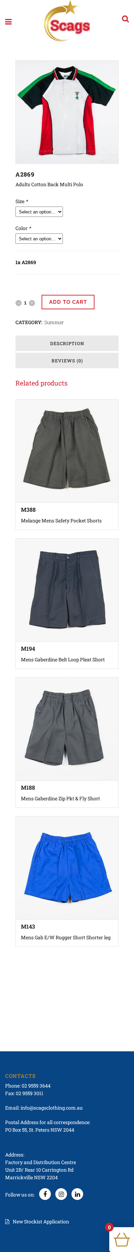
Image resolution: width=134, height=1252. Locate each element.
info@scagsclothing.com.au (52, 1107)
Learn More (67, 464)
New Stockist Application (41, 1221)
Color (23, 228)
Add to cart (68, 302)
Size (21, 201)
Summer (54, 322)
